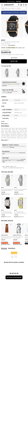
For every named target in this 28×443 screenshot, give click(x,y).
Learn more (4, 85)
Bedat (11, 166)
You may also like (6, 66)
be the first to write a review (14, 277)
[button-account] (21, 5)
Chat (9, 160)
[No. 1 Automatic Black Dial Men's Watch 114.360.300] (24, 17)
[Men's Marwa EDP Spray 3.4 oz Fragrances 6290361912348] (23, 224)
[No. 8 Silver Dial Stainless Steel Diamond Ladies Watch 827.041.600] (25, 176)
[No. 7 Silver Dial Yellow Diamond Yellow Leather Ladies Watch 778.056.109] (25, 198)
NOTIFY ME (14, 61)
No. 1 (15, 166)
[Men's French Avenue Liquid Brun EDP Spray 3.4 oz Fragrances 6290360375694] (11, 224)
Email (6, 160)
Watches (7, 166)
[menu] (2, 5)
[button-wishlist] (23, 5)
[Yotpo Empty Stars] (4, 45)
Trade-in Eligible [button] (11, 47)
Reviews (4, 248)
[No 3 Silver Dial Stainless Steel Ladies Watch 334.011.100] (12, 176)
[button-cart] (26, 5)
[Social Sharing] (21, 17)
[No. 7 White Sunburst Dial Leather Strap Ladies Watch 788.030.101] (12, 198)
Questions (11, 248)
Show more (4, 140)
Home (3, 166)
